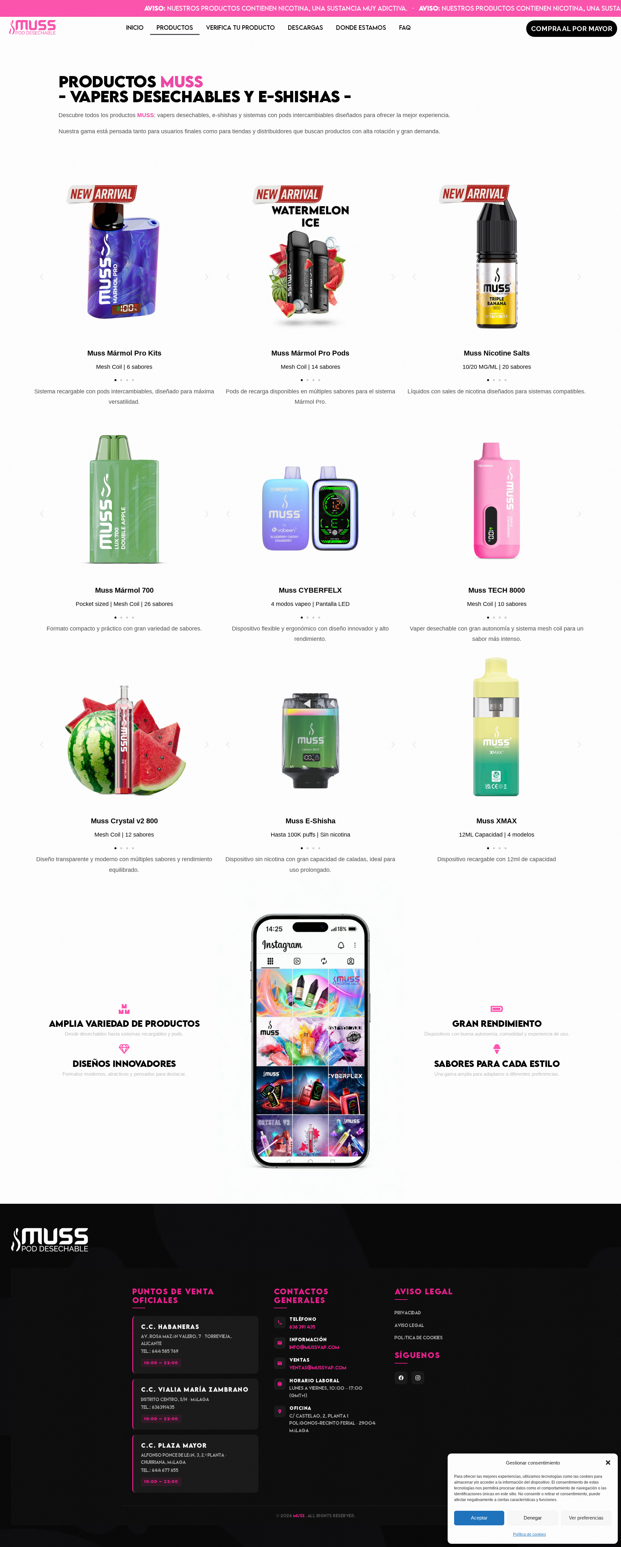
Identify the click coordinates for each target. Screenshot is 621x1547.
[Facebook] (401, 1377)
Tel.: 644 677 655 (160, 1470)
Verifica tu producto (240, 27)
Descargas (305, 27)
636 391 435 (302, 1326)
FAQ (405, 27)
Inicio (135, 27)
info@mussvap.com (314, 1347)
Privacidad (408, 1312)
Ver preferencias (586, 1517)
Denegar (533, 1517)
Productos (175, 27)
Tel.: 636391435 (158, 1407)
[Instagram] (417, 1377)
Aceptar (479, 1517)
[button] (608, 1462)
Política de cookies (529, 1534)
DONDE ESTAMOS (361, 27)
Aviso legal (409, 1325)
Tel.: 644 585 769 (160, 1351)
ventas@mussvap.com (317, 1367)
